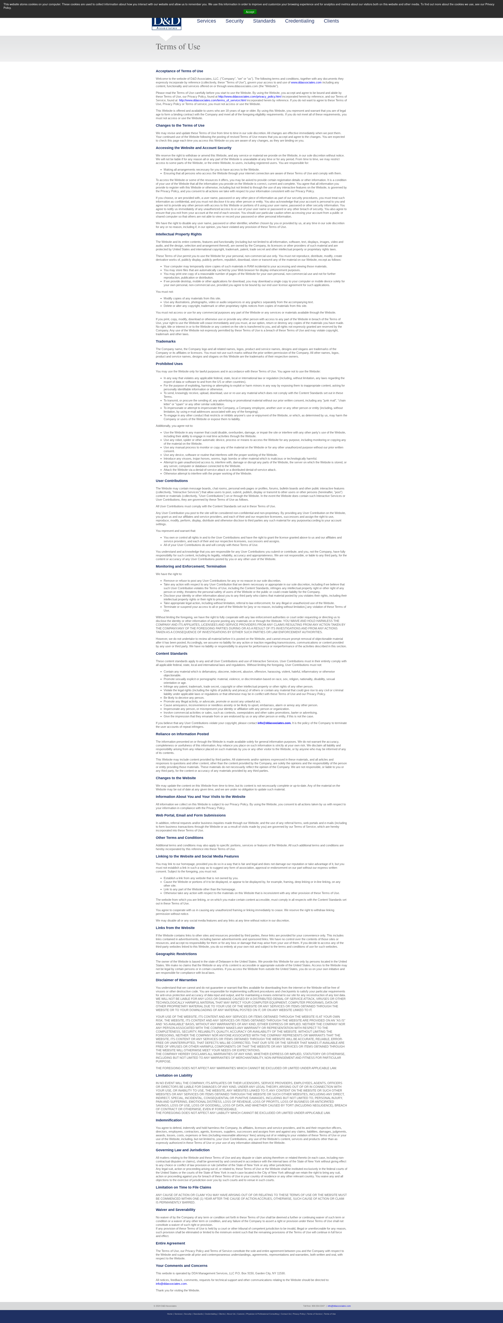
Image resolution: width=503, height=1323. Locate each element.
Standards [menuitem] (264, 21)
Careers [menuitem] (240, 1314)
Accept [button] (250, 12)
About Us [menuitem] (231, 1314)
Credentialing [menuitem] (299, 21)
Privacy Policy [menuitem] (299, 1314)
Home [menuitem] (170, 1314)
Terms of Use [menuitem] (330, 1314)
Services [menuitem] (206, 21)
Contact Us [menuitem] (286, 1314)
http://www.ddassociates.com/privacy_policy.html (249, 96)
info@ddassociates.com (274, 723)
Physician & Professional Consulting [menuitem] (262, 1314)
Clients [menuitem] (331, 21)
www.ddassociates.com (306, 82)
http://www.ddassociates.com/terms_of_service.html (212, 100)
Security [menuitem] (235, 21)
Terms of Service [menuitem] (314, 1314)
